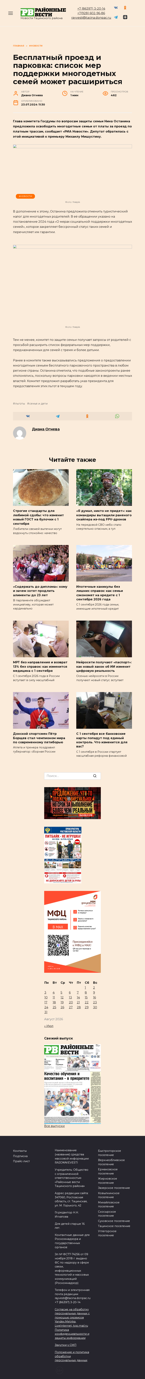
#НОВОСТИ (25, 196)
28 (79, 1007)
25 (54, 1007)
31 (45, 1012)
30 (95, 1007)
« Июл (48, 1026)
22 (87, 1002)
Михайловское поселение (109, 1204)
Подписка (20, 1156)
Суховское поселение (114, 1221)
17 (45, 1002)
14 (78, 997)
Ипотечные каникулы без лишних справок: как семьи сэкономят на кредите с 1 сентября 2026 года (99, 593)
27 (71, 1007)
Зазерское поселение (114, 1188)
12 (62, 997)
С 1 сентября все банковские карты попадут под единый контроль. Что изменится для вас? (101, 740)
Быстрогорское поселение (109, 1153)
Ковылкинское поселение (109, 1195)
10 (46, 997)
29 (87, 1007)
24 (46, 1007)
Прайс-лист (21, 1161)
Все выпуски (54, 1126)
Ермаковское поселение (108, 1171)
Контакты (20, 1151)
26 (62, 1007)
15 (86, 997)
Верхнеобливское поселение (111, 1162)
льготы (20, 403)
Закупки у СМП (65, 1345)
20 (71, 1002)
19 (62, 1002)
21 (78, 1002)
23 (95, 1002)
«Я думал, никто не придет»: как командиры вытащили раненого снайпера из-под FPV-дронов (104, 515)
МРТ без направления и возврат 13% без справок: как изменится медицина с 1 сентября (40, 666)
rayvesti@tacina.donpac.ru (91, 17)
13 (70, 997)
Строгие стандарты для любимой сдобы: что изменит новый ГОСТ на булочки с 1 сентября (38, 517)
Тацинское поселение (114, 1226)
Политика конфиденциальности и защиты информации (72, 1334)
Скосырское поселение (107, 1214)
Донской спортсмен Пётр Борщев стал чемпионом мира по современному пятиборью (39, 738)
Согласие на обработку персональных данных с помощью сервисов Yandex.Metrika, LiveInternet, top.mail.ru (72, 1317)
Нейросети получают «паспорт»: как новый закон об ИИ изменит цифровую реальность (104, 666)
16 (94, 997)
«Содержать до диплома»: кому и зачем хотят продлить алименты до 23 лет (40, 591)
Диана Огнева (46, 429)
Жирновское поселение (107, 1180)
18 (54, 1002)
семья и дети (38, 403)
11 (54, 997)
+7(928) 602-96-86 (91, 13)
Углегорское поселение (107, 1233)
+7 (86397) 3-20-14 (91, 8)
